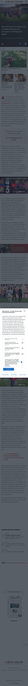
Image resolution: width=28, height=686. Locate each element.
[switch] (22, 343)
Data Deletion (5, 374)
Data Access (14, 374)
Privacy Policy (22, 374)
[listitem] (14, 339)
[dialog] (14, 343)
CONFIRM (8, 369)
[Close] (24, 311)
